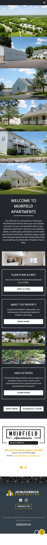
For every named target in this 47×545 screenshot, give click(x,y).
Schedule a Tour (32, 409)
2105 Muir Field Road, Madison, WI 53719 (23, 450)
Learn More (23, 393)
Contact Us (23, 506)
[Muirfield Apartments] (2, 2)
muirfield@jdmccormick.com (26, 456)
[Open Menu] (44, 2)
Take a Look (23, 289)
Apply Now (12, 409)
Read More (24, 321)
